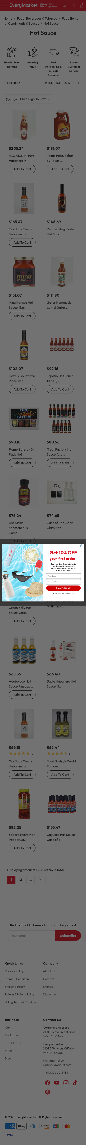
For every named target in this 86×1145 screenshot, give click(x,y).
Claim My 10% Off (63, 588)
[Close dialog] (81, 545)
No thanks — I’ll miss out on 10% (63, 593)
